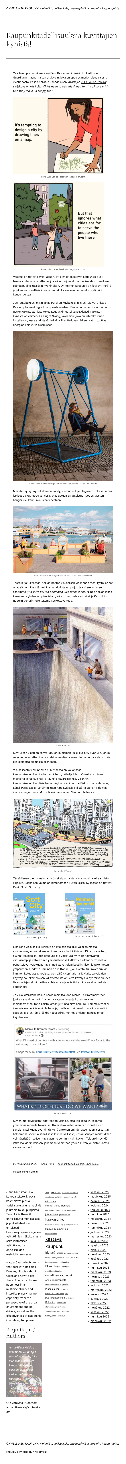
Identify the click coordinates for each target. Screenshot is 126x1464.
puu (66, 1294)
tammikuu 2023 (101, 1280)
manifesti (65, 1267)
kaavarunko (54, 1219)
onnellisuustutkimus (53, 1285)
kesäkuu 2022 (100, 1312)
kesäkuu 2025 (100, 1192)
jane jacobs (71, 1210)
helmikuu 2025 (100, 1201)
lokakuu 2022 (99, 1294)
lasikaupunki (72, 1257)
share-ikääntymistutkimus (55, 1307)
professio (64, 1289)
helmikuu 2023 (100, 1276)
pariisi (65, 1284)
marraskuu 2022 (101, 1289)
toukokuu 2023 (100, 1263)
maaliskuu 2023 (101, 1272)
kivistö (50, 1253)
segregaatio (61, 1302)
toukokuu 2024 (100, 1210)
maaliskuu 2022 (101, 1321)
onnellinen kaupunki (58, 1275)
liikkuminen (52, 1266)
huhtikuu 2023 (100, 1267)
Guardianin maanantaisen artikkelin (36, 77)
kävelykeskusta (58, 1258)
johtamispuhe (64, 1215)
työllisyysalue (50, 1316)
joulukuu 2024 (100, 1205)
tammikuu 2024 (101, 1227)
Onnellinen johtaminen (53, 1271)
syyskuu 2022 (99, 1298)
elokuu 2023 (98, 1249)
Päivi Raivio (57, 73)
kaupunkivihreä (51, 1234)
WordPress (40, 1451)
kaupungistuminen (52, 1225)
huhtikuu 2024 (100, 1214)
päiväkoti (70, 1298)
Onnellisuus (91, 1163)
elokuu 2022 (98, 1303)
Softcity (33, 1171)
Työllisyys (65, 1311)
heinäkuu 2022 (100, 1307)
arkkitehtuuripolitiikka (53, 1197)
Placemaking (20, 1171)
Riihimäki (50, 1302)
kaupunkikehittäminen (69, 1225)
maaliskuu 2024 (101, 1218)
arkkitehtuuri (56, 1192)
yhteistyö (61, 1316)
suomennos (20, 951)
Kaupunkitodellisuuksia (71, 1163)
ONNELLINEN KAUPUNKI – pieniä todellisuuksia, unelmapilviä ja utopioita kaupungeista (62, 8)
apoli (47, 1192)
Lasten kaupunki (51, 1262)
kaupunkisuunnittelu (56, 1228)
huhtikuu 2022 (100, 1316)
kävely (47, 1258)
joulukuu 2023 (100, 1232)
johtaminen (51, 1214)
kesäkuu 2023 (100, 1258)
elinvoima (50, 1201)
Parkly (56, 491)
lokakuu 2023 (99, 1241)
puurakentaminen (55, 1297)
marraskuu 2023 (101, 1236)
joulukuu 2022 (100, 1285)
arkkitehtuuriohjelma (70, 1192)
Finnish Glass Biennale (57, 1205)
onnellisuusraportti (56, 1279)
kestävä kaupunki (55, 1242)
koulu (60, 1252)
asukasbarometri (70, 1197)
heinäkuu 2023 (100, 1254)
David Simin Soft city (26, 887)
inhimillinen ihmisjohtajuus (55, 1210)
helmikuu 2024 (100, 1223)
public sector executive (54, 1294)
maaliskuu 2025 (101, 1196)
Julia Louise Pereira (93, 82)
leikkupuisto (64, 1262)
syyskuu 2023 (99, 1245)
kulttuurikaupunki (71, 1253)
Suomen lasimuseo (52, 1311)
